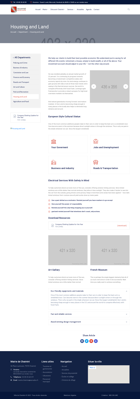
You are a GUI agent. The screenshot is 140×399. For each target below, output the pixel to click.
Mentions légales (70, 395)
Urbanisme (47, 376)
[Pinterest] (91, 341)
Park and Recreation (20, 92)
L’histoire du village (68, 380)
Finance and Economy (21, 77)
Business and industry (62, 168)
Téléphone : (23, 377)
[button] (93, 86)
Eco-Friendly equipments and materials (67, 291)
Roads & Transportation (105, 168)
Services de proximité (69, 373)
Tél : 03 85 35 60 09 (19, 2)
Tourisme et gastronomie (47, 367)
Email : (25, 380)
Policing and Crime (20, 63)
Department (23, 32)
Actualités (80, 9)
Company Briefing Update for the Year (28, 116)
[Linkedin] (96, 341)
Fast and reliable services (61, 314)
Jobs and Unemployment (106, 147)
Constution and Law (20, 73)
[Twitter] (87, 341)
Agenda (89, 9)
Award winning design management (66, 322)
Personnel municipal (46, 380)
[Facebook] (82, 341)
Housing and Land (20, 97)
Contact (96, 9)
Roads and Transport (21, 82)
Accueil (37, 9)
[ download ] (122, 226)
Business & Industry (20, 68)
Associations (47, 372)
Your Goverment (59, 147)
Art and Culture (19, 87)
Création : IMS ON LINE (110, 395)
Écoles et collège (68, 377)
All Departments (22, 57)
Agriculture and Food (21, 102)
